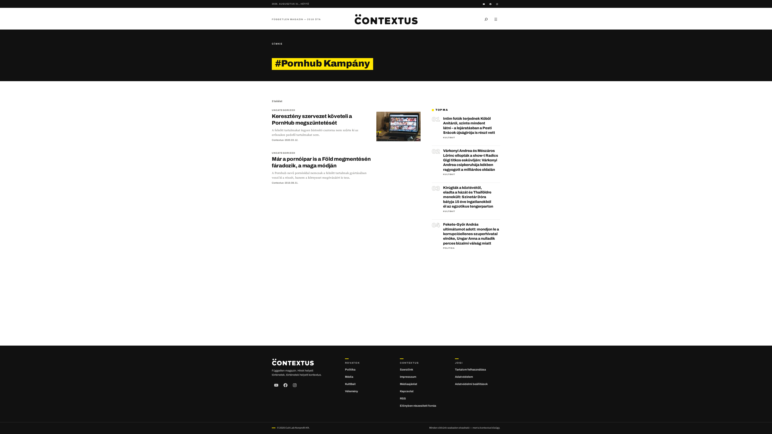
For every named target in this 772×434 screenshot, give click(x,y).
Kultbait (449, 137)
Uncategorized (283, 110)
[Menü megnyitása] (495, 19)
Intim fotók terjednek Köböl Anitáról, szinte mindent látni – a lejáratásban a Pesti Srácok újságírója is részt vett (469, 126)
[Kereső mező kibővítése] (486, 19)
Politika (449, 248)
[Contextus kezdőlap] (386, 19)
